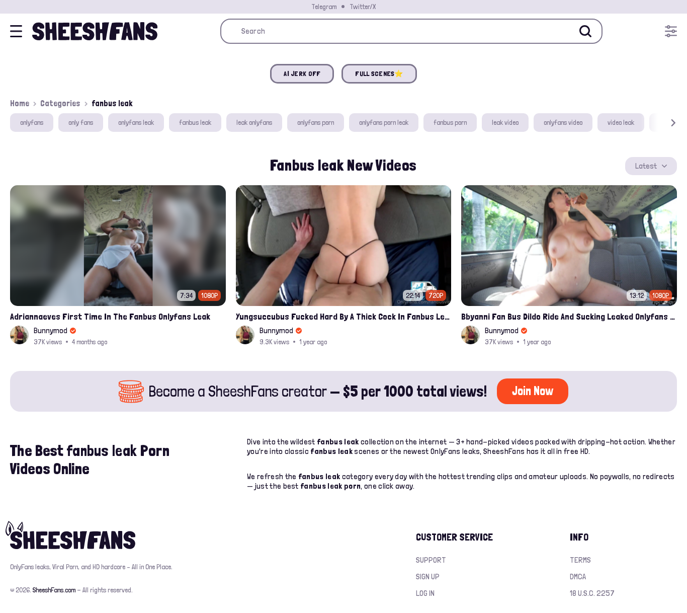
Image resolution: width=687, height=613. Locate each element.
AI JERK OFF (302, 73)
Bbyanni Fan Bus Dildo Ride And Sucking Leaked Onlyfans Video (569, 316)
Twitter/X (363, 7)
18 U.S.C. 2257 (592, 593)
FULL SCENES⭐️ (379, 73)
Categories (60, 103)
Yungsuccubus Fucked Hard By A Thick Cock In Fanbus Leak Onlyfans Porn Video (344, 316)
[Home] (94, 31)
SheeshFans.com (54, 590)
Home (19, 103)
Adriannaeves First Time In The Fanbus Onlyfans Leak (110, 316)
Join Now (532, 391)
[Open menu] (671, 31)
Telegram (323, 7)
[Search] (585, 31)
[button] (659, 122)
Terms (580, 560)
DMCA (578, 576)
